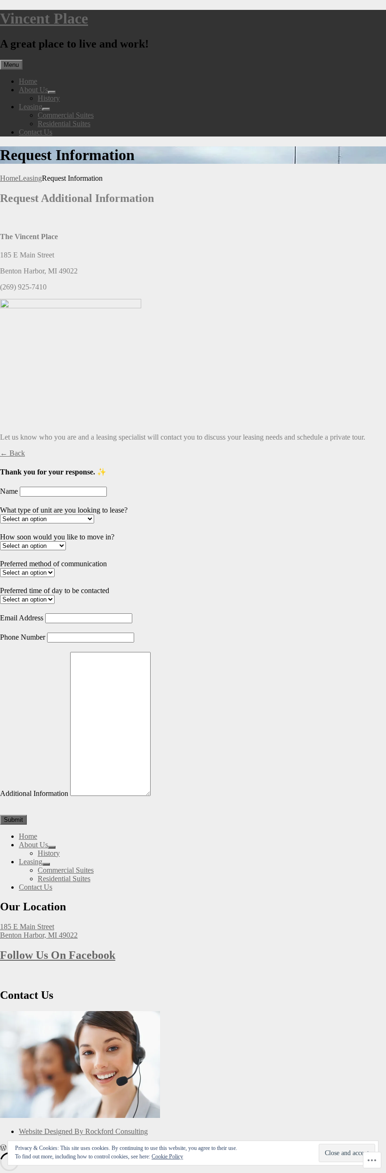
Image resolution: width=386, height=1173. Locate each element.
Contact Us (35, 132)
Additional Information (34, 793)
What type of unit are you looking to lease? (64, 510)
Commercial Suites (66, 115)
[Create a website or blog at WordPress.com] (3, 1148)
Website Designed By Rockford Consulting (83, 1131)
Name (9, 491)
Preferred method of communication (53, 564)
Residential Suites (64, 124)
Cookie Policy (167, 1156)
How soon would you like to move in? (57, 537)
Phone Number (22, 637)
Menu (11, 64)
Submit (13, 819)
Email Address (21, 618)
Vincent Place (44, 18)
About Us (33, 90)
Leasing (30, 107)
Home (28, 81)
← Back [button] (12, 453)
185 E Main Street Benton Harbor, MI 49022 (39, 931)
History (49, 98)
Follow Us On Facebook (57, 955)
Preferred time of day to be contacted (54, 590)
